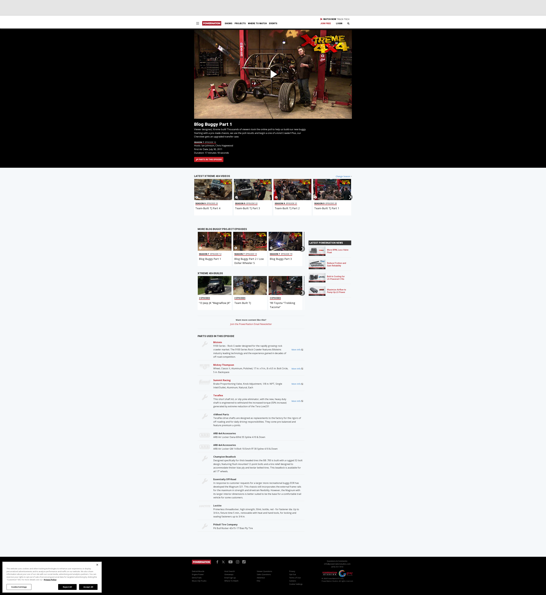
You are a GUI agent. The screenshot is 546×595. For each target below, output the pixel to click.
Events (273, 23)
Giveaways (228, 574)
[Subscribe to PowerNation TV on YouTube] (230, 561)
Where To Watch (257, 23)
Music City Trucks (199, 581)
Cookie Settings (19, 586)
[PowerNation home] (201, 565)
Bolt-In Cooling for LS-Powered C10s (336, 277)
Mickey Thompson (223, 364)
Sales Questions (264, 574)
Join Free (325, 23)
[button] (197, 24)
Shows (228, 23)
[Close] (97, 565)
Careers (292, 581)
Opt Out (292, 574)
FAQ (258, 581)
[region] (52, 577)
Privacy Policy (50, 579)
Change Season (343, 176)
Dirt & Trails (197, 577)
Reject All (67, 586)
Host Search (229, 571)
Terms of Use (295, 577)
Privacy (292, 571)
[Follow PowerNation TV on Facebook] (217, 561)
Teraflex (218, 395)
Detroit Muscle (198, 571)
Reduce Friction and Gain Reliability (336, 264)
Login (339, 23)
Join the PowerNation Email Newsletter (251, 324)
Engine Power (198, 574)
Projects (240, 23)
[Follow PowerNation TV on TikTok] (243, 561)
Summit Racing (222, 380)
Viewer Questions (264, 571)
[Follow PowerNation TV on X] (223, 562)
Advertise (261, 577)
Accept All (88, 586)
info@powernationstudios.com (337, 564)
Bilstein (217, 342)
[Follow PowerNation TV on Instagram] (237, 561)
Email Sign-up (230, 577)
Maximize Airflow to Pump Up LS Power (336, 291)
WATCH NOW (336, 19)
